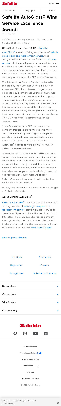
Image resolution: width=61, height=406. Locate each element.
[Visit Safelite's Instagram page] (25, 334)
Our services (9, 294)
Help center (16, 265)
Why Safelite (9, 302)
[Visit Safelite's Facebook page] (15, 334)
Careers (44, 265)
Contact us (45, 257)
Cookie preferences (30, 359)
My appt (30, 10)
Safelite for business (44, 273)
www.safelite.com (41, 227)
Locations (9, 10)
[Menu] (57, 3)
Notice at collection (30, 379)
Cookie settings (8, 403)
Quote (51, 10)
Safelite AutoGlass (13, 202)
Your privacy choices (28, 353)
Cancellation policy (30, 366)
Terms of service (30, 347)
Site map (30, 372)
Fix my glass (9, 286)
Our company (9, 310)
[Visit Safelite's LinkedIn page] (46, 334)
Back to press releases (14, 237)
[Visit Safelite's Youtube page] (35, 334)
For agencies (16, 273)
